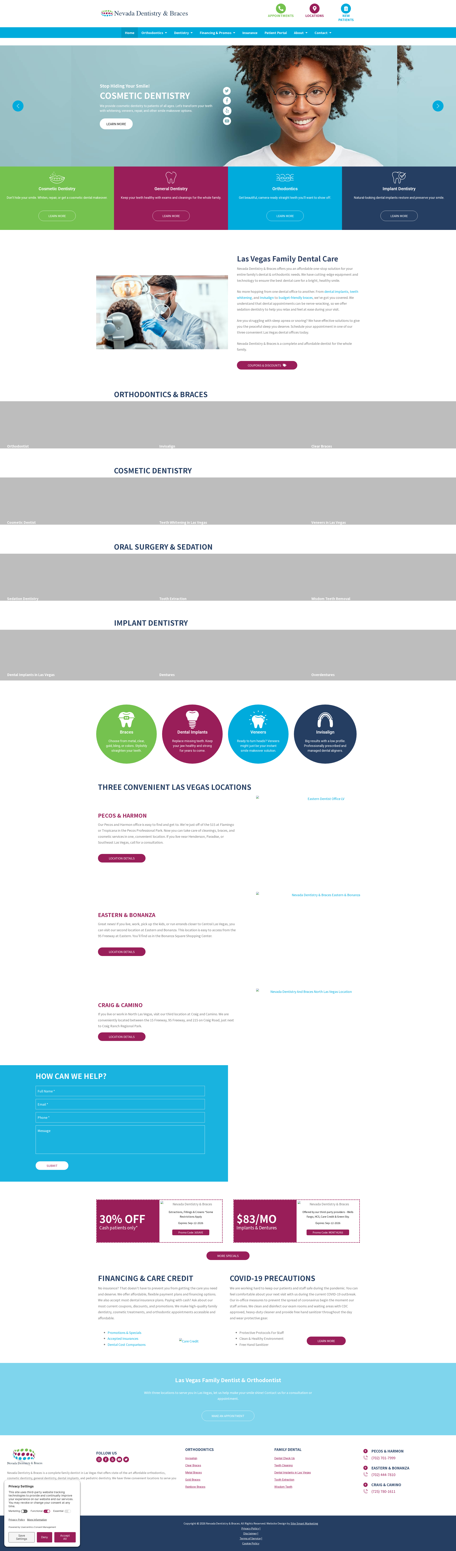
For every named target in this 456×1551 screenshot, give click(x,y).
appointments (281, 15)
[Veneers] (258, 719)
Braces (126, 732)
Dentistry (181, 32)
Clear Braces (193, 1465)
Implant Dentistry (151, 622)
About (299, 32)
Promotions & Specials (124, 1332)
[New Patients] (346, 9)
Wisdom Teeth (283, 1486)
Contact (321, 32)
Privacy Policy (250, 1528)
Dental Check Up (284, 1458)
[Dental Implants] (192, 719)
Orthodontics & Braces (161, 394)
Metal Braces (193, 1472)
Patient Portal (276, 32)
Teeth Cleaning (283, 1465)
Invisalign (267, 297)
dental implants (336, 291)
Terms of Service (250, 1538)
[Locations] (315, 9)
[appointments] (281, 9)
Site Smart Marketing (304, 1523)
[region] (228, 106)
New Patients (346, 17)
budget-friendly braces (296, 297)
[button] (18, 105)
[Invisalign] (325, 719)
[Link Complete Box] (76, 424)
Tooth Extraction (284, 1479)
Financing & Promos (215, 32)
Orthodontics (152, 32)
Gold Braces (192, 1479)
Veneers (258, 732)
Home (129, 32)
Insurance (249, 32)
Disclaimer (250, 1533)
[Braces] (126, 719)
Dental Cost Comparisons (127, 1344)
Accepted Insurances (123, 1338)
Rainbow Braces (195, 1486)
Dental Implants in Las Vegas (292, 1472)
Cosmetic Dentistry (153, 470)
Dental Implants (192, 732)
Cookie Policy (250, 1543)
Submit (52, 1165)
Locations (314, 15)
